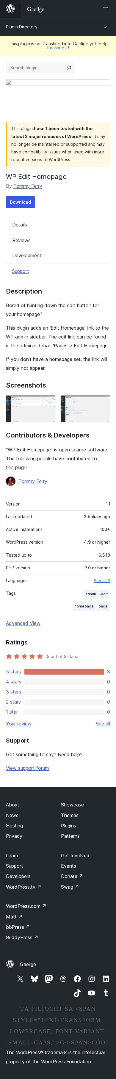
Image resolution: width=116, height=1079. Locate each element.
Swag (70, 887)
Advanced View (23, 623)
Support (20, 271)
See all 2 (102, 580)
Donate (72, 876)
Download (20, 202)
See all (103, 724)
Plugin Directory (21, 26)
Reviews (21, 240)
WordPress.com (26, 906)
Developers (18, 876)
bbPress (18, 927)
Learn (12, 855)
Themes (70, 815)
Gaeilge (28, 964)
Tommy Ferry (27, 186)
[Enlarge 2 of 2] (102, 403)
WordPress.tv (23, 887)
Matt (14, 917)
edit (104, 594)
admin (90, 594)
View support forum (27, 768)
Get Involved (75, 855)
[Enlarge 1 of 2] (48, 403)
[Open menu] (106, 9)
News (12, 815)
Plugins (68, 826)
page (103, 606)
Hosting (14, 826)
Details (19, 225)
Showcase (72, 805)
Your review (19, 724)
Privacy (14, 836)
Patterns (70, 836)
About (12, 805)
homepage (84, 606)
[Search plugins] (69, 68)
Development (26, 255)
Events (68, 866)
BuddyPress (22, 937)
